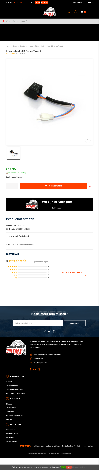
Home (8, 46)
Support (9, 382)
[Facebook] (14, 2)
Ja (63, 467)
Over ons (9, 419)
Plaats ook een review (71, 272)
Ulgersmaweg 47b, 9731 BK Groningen (47, 354)
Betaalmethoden (12, 386)
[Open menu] (8, 11)
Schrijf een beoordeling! (84, 446)
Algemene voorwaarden (14, 415)
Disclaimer (10, 411)
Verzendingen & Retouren (15, 393)
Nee (69, 467)
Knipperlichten (33, 46)
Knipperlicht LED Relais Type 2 (52, 46)
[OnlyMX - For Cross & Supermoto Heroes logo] (49, 12)
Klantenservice (77, 2)
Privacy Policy (11, 408)
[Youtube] (17, 2)
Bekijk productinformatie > (15, 177)
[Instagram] (21, 2)
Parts (15, 46)
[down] (8, 185)
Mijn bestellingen (12, 433)
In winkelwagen (55, 186)
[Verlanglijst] (69, 12)
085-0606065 (38, 358)
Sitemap (9, 404)
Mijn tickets (10, 437)
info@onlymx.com (40, 363)
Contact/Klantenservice (14, 389)
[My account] (75, 11)
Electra (22, 46)
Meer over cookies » (79, 467)
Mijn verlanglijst (11, 441)
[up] (16, 185)
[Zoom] (88, 140)
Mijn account (10, 430)
